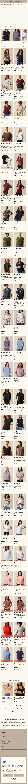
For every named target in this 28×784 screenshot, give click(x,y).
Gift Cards (3, 744)
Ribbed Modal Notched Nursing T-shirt (5, 302)
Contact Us (3, 736)
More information (13, 771)
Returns (3, 738)
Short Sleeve (3, 42)
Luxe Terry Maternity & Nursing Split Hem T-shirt (19, 120)
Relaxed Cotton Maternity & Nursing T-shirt (20, 68)
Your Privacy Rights (13, 779)
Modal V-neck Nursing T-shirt (6, 120)
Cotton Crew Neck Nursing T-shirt (19, 564)
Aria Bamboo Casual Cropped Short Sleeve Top (6, 93)
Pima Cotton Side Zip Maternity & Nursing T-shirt (7, 564)
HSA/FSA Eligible (5, 743)
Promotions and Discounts (6, 741)
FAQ (2, 734)
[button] (1, 7)
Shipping (3, 739)
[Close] (24, 758)
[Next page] (17, 675)
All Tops (12, 42)
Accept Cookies (7, 775)
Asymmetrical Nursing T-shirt (6, 615)
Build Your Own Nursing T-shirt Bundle (6, 170)
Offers (3, 746)
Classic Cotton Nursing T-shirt (19, 147)
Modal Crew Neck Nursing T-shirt (19, 94)
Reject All (19, 775)
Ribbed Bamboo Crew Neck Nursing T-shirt (6, 68)
